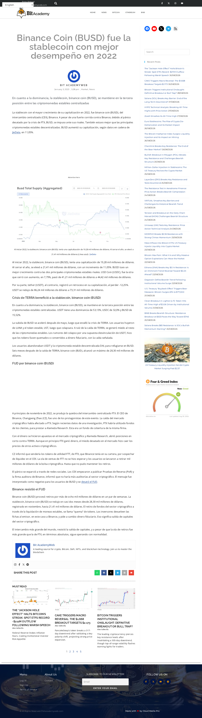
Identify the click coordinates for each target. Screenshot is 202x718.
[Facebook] (19, 564)
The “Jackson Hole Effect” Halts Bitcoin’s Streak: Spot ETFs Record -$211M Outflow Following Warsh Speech (31, 618)
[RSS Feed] (175, 28)
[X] (161, 28)
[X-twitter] (168, 3)
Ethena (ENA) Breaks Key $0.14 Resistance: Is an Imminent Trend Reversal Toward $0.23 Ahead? (166, 271)
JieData (16, 132)
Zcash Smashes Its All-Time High (160, 116)
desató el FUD (89, 481)
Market (84, 89)
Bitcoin (116, 12)
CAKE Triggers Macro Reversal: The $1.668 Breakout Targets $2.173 (73, 619)
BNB (143, 12)
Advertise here (74, 177)
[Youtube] (182, 3)
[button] (55, 3)
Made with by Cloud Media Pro (142, 711)
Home (93, 12)
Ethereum (130, 12)
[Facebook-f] (162, 3)
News (103, 12)
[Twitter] (23, 564)
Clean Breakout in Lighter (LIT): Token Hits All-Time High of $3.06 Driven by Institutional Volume (166, 304)
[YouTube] (154, 28)
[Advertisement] (73, 389)
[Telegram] (27, 564)
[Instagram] (175, 3)
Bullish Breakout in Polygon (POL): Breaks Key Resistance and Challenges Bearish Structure (165, 158)
